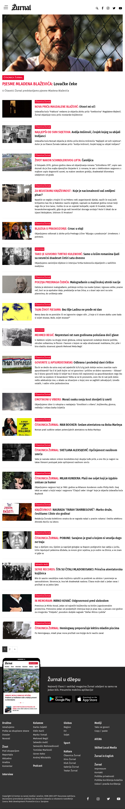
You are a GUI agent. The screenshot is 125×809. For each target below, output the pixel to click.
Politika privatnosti (104, 776)
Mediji (98, 723)
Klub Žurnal (70, 763)
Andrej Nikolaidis (42, 757)
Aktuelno (7, 758)
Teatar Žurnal (70, 770)
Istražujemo (8, 727)
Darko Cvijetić (40, 727)
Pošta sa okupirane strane (15, 731)
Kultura (68, 751)
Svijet (66, 734)
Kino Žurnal (70, 759)
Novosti (6, 738)
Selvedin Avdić (40, 742)
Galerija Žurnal (71, 766)
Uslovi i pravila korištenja (107, 784)
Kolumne (38, 723)
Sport (67, 743)
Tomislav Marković (42, 750)
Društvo (6, 723)
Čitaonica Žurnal (72, 755)
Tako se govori (102, 727)
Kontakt (99, 772)
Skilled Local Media (106, 747)
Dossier (6, 734)
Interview (7, 774)
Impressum (100, 768)
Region (67, 727)
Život (5, 746)
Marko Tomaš (40, 734)
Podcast (37, 765)
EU (65, 731)
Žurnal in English (104, 756)
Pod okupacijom (10, 750)
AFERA (98, 739)
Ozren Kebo (39, 753)
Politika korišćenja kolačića (109, 780)
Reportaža (7, 754)
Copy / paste (101, 731)
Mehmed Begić (40, 738)
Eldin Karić (38, 731)
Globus (68, 723)
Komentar (7, 766)
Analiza (6, 762)
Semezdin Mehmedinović (46, 746)
